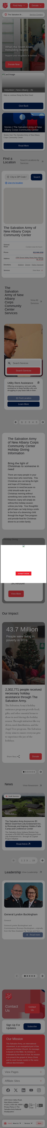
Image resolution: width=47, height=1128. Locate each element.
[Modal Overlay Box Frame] (23, 564)
